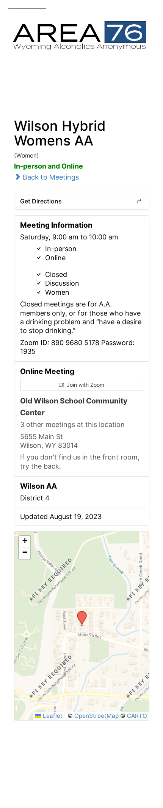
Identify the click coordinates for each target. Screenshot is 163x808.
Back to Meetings (50, 177)
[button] (79, 613)
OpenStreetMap (96, 715)
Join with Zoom (84, 384)
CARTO (137, 715)
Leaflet (51, 715)
